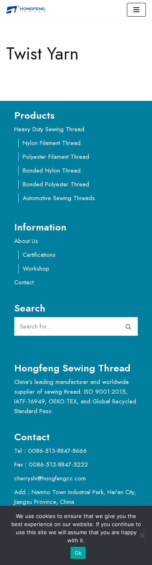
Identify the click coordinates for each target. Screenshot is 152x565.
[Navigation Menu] (136, 10)
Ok (78, 553)
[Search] (129, 326)
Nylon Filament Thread (52, 143)
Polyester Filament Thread (56, 156)
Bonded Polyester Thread (56, 184)
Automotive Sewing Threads (59, 198)
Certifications (39, 254)
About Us (26, 241)
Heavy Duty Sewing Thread (49, 129)
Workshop (36, 268)
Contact (24, 282)
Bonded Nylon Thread (52, 170)
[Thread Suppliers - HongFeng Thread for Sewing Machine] (27, 9)
